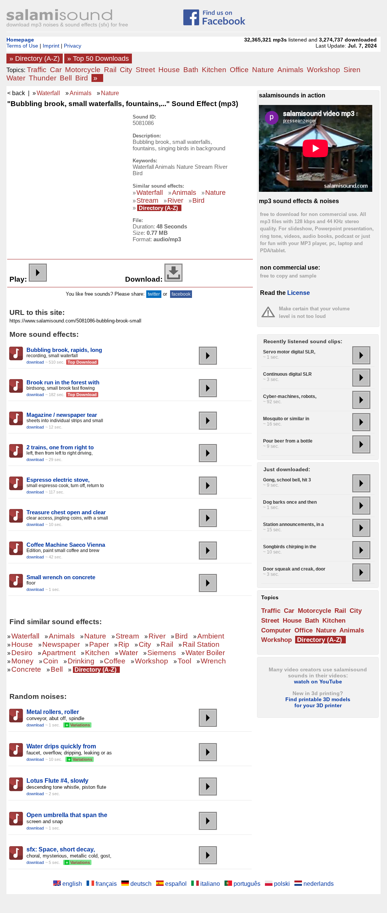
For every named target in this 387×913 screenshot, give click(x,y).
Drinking (81, 661)
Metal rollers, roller (52, 712)
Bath (190, 70)
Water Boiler (205, 653)
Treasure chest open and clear (66, 512)
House (169, 70)
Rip (123, 644)
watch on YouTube (318, 682)
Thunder (42, 78)
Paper (99, 644)
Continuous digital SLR (287, 374)
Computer (276, 630)
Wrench (213, 661)
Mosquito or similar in (286, 418)
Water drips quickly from (61, 746)
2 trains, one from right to (60, 447)
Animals (290, 70)
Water (15, 78)
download (35, 362)
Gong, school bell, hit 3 (287, 480)
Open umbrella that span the (66, 815)
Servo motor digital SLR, (289, 352)
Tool (184, 661)
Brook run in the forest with (62, 382)
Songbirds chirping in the (289, 546)
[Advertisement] (64, 161)
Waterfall (48, 93)
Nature (263, 70)
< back (16, 93)
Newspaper (61, 644)
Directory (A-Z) (158, 208)
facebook (181, 294)
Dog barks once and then (290, 502)
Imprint (51, 46)
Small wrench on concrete (60, 577)
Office (239, 70)
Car (56, 70)
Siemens (161, 653)
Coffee (114, 661)
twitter (154, 294)
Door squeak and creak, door (294, 569)
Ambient (210, 636)
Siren (352, 70)
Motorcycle (83, 70)
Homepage (20, 40)
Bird (81, 78)
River (175, 200)
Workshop (323, 70)
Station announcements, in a (293, 524)
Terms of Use (22, 46)
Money (22, 661)
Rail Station (201, 644)
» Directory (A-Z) (35, 58)
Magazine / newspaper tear (61, 415)
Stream (147, 200)
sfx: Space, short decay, (60, 849)
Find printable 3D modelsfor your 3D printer (317, 702)
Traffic (36, 70)
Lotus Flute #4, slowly (57, 780)
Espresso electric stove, (58, 480)
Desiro (22, 653)
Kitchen (214, 70)
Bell (66, 78)
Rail (110, 70)
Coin (50, 661)
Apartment (59, 653)
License (298, 293)
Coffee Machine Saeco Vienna (65, 544)
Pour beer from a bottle (288, 441)
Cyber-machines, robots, (289, 396)
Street (145, 70)
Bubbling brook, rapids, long (64, 350)
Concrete (26, 669)
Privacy (72, 46)
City (126, 70)
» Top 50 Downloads (98, 58)
